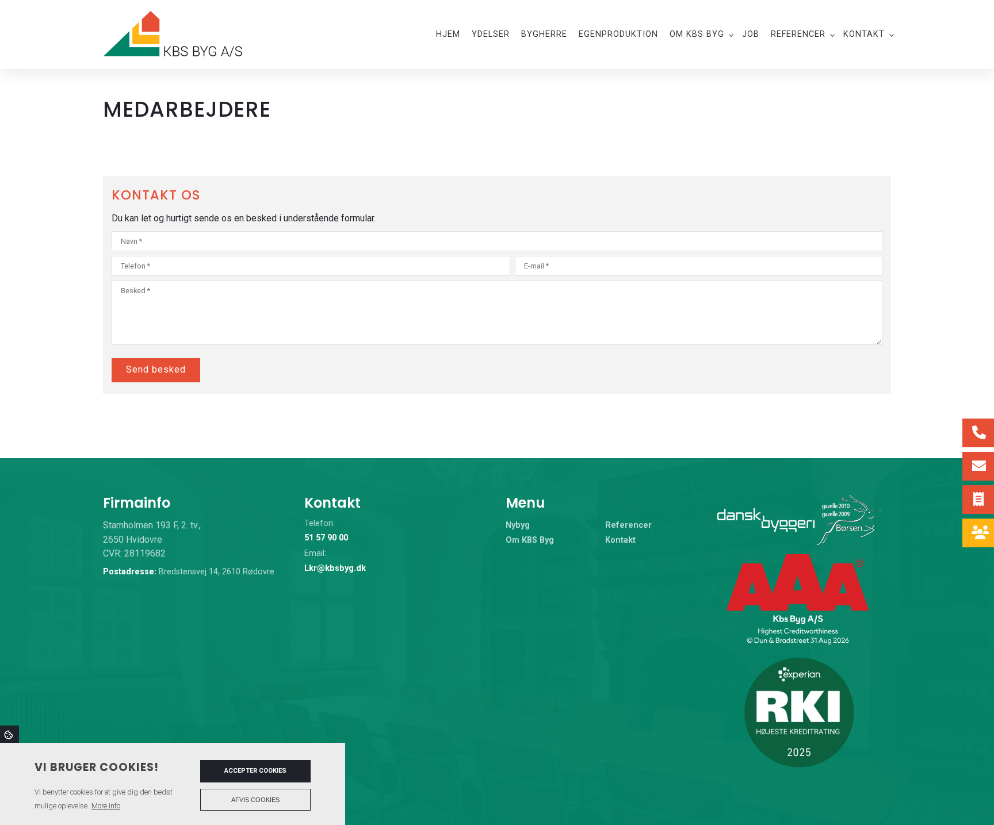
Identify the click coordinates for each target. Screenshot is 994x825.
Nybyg (518, 525)
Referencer (628, 525)
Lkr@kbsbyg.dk (335, 568)
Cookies (9, 734)
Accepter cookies (255, 770)
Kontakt (620, 540)
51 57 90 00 (326, 538)
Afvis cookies (255, 799)
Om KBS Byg (530, 540)
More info (105, 805)
